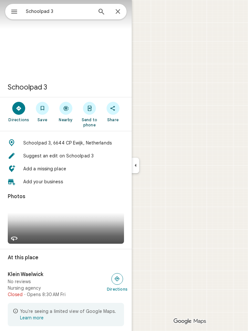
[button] (66, 142)
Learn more (32, 318)
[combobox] (59, 11)
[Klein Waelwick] (66, 284)
